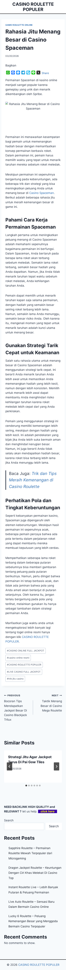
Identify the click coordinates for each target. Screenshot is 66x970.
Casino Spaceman (41, 193)
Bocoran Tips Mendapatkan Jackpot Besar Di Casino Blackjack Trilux (15, 707)
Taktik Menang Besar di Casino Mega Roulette (51, 703)
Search (9, 820)
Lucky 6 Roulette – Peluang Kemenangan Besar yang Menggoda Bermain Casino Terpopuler (33, 921)
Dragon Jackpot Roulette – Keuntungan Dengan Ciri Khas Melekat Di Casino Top (34, 873)
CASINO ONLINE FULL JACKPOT (25, 650)
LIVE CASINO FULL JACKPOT (24, 671)
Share (45, 73)
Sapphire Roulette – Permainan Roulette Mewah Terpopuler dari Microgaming (30, 853)
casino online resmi (18, 657)
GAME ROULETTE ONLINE (19, 25)
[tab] (26, 785)
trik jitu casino (15, 678)
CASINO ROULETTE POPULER (24, 664)
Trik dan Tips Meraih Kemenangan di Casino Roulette (33, 480)
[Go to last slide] (9, 766)
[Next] (56, 766)
